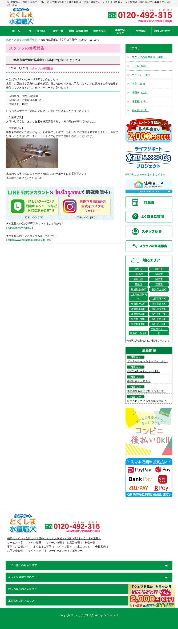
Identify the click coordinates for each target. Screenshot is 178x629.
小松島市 (138, 274)
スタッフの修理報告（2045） (149, 57)
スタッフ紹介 (64, 546)
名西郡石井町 (159, 298)
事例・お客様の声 (17, 546)
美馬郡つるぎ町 (138, 333)
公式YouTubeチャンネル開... (143, 371)
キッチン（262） (142, 75)
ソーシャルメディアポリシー (66, 550)
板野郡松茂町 (159, 313)
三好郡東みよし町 (159, 331)
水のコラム (83, 546)
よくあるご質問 (42, 546)
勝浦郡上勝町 (159, 289)
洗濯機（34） (140, 101)
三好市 (159, 284)
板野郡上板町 (159, 324)
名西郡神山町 (138, 303)
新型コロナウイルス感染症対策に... (147, 401)
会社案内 (100, 546)
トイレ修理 (34, 542)
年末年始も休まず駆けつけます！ (146, 391)
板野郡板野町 (138, 324)
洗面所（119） (140, 92)
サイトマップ (36, 550)
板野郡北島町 (138, 319)
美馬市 (138, 284)
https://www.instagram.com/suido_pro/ (29, 239)
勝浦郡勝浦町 (138, 289)
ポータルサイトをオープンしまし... (147, 361)
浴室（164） (139, 83)
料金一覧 (90, 542)
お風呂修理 (73, 542)
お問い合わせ (15, 550)
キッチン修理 (54, 542)
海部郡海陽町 (138, 313)
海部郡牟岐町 (138, 308)
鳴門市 (159, 269)
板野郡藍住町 (159, 319)
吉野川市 (138, 279)
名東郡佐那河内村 (138, 296)
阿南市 (159, 274)
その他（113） (140, 110)
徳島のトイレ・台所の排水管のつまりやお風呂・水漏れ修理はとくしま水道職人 (54, 538)
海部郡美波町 (159, 308)
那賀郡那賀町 (159, 303)
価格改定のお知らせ (139, 381)
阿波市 (159, 279)
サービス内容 (15, 542)
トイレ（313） (140, 66)
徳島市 (138, 269)
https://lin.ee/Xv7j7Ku (19, 227)
